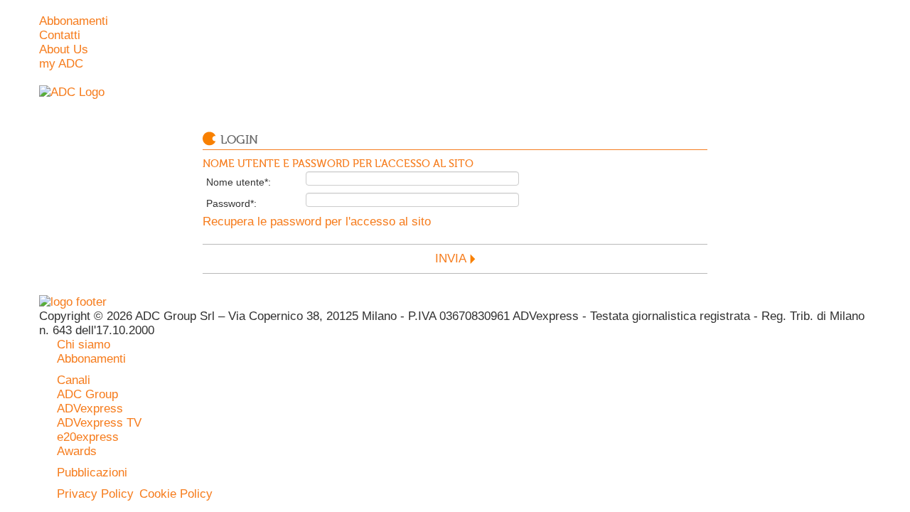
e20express (88, 437)
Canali (73, 380)
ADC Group (87, 394)
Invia (450, 258)
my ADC (61, 63)
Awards (77, 451)
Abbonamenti (73, 21)
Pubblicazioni (92, 472)
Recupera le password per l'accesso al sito (317, 221)
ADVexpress (90, 408)
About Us (63, 49)
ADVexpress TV (99, 423)
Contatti (59, 35)
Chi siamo (83, 344)
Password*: (231, 203)
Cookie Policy (176, 494)
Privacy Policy (95, 494)
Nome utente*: (238, 182)
